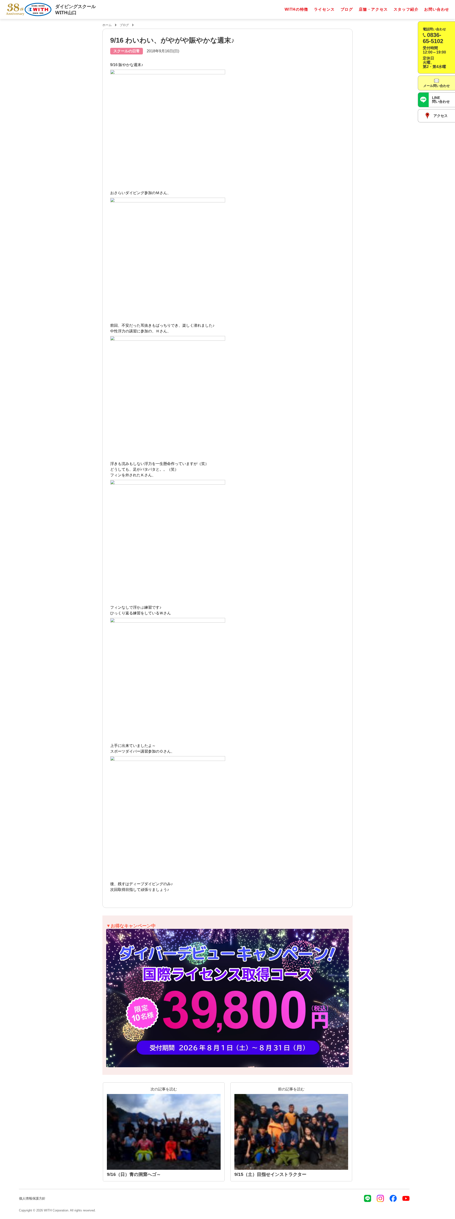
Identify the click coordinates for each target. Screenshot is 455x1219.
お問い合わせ (436, 9)
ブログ (347, 9)
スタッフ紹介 (406, 9)
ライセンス (324, 9)
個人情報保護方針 (32, 1198)
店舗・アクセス (373, 9)
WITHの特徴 (296, 9)
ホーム (107, 25)
